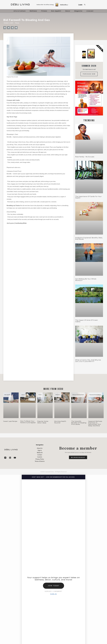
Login (80, 4)
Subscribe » (64, 4)
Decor (67, 11)
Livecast (90, 11)
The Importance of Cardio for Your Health (88, 197)
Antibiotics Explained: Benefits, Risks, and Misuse (89, 238)
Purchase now (89, 74)
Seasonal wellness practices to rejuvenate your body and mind (95, 424)
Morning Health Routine (60, 422)
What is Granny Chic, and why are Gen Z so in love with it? (88, 360)
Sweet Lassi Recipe (10, 421)
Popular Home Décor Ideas (42, 422)
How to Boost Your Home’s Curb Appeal (28, 421)
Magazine (78, 11)
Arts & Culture (19, 11)
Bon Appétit (56, 11)
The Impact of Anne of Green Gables (86, 320)
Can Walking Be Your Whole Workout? (85, 279)
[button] (4, 27)
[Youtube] (15, 458)
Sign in (53, 594)
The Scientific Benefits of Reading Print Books (78, 423)
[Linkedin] (10, 458)
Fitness (44, 11)
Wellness (33, 11)
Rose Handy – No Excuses (84, 157)
